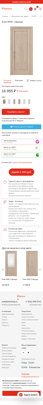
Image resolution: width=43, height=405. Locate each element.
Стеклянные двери (8, 362)
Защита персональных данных (29, 335)
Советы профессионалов (30, 320)
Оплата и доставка (28, 317)
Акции (23, 322)
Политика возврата (28, 331)
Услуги (24, 325)
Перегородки (6, 364)
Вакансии (5, 322)
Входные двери (7, 351)
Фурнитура (5, 367)
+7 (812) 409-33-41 (33, 302)
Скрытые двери (7, 353)
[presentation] (3, 269)
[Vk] (23, 353)
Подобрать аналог (16, 112)
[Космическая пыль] (19, 101)
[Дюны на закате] (14, 101)
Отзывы (4, 317)
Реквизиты (5, 325)
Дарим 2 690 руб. (21, 172)
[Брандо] (4, 101)
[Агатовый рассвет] (29, 101)
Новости (4, 320)
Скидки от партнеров (28, 339)
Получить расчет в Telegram (23, 127)
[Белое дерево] (9, 101)
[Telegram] (28, 353)
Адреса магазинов (8, 314)
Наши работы (26, 328)
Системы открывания (9, 356)
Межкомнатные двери (9, 348)
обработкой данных (19, 383)
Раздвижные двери (8, 359)
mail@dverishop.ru (9, 302)
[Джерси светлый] (24, 101)
